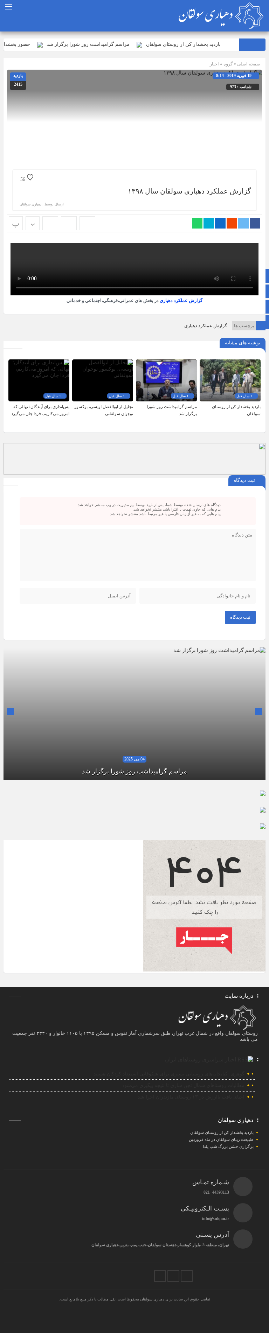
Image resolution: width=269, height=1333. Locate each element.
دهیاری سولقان (30, 204)
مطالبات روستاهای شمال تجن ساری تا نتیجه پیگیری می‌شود (183, 1085)
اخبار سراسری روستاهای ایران (200, 1059)
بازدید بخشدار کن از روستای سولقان (206, 44)
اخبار (214, 63)
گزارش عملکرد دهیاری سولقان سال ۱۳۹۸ (189, 191)
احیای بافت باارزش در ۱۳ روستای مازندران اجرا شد (191, 1097)
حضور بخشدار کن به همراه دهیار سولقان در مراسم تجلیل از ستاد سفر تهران (134, 771)
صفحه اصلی (248, 63)
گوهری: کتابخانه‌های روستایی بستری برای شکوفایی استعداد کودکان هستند (169, 1073)
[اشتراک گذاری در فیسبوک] (255, 223)
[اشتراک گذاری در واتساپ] (197, 223)
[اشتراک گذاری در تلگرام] (209, 223)
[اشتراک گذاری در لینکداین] (220, 223)
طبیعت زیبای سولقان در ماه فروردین (221, 1139)
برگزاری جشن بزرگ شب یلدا (228, 1146)
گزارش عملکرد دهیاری (181, 300)
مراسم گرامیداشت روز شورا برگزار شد (110, 44)
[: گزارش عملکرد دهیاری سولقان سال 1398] (69, 223)
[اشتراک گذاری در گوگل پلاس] (232, 223)
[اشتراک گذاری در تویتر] (243, 223)
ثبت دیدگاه (240, 617)
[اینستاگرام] (187, 1276)
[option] (134, 713)
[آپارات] (160, 1276)
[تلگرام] (173, 1276)
